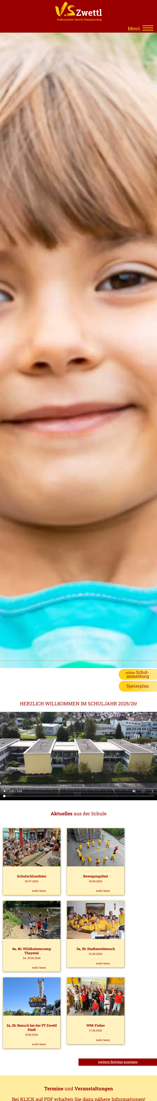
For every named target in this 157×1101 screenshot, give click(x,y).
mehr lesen (39, 891)
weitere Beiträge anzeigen (118, 1062)
